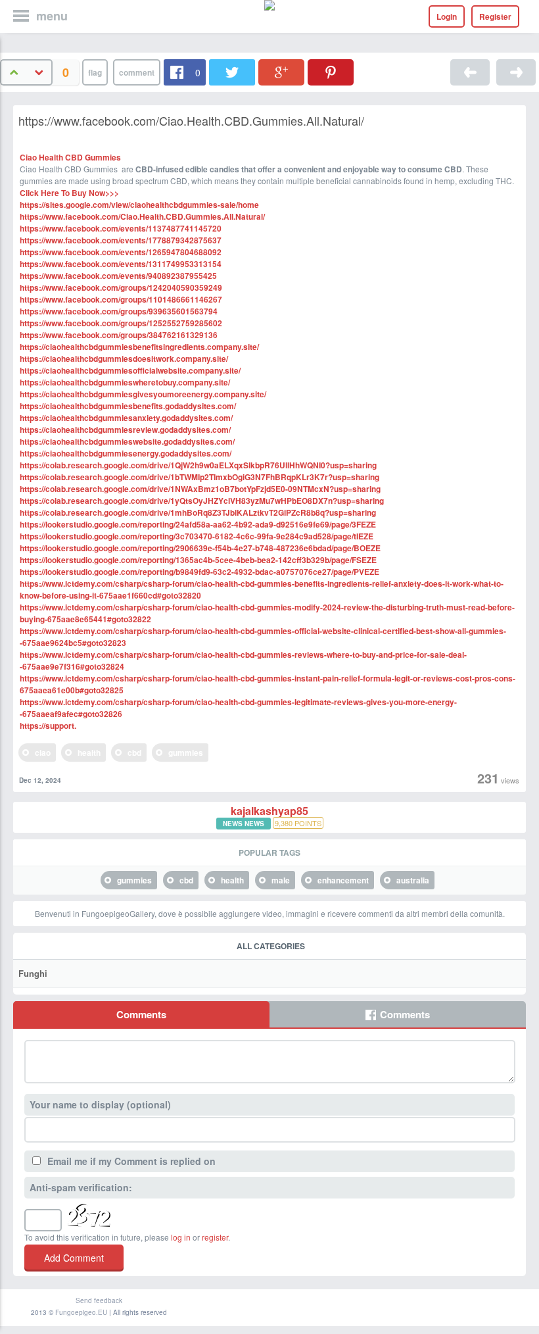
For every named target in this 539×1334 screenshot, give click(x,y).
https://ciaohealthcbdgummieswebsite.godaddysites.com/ (127, 441)
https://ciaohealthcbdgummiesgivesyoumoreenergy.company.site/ (143, 394)
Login (446, 16)
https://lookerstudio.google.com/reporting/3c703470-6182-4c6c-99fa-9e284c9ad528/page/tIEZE (196, 536)
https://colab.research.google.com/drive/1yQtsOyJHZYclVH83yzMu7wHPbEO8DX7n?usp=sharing (202, 500)
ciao (43, 752)
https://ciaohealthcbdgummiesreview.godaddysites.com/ (125, 429)
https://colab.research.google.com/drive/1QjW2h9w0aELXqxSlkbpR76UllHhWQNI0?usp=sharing (198, 465)
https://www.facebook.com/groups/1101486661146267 (121, 299)
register (215, 1237)
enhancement (343, 880)
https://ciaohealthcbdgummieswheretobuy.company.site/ (125, 382)
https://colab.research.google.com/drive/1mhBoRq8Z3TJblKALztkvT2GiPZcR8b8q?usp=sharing (198, 512)
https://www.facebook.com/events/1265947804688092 (121, 252)
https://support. (48, 725)
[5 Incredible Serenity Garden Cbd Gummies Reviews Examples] (470, 72)
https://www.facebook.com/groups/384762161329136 (119, 335)
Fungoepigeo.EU (81, 1312)
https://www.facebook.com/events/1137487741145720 (121, 228)
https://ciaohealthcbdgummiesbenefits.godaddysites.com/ (128, 406)
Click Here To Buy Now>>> (69, 193)
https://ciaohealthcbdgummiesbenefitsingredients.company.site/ (139, 347)
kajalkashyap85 (269, 811)
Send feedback (99, 1300)
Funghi (32, 973)
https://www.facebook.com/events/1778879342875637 (121, 240)
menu (52, 15)
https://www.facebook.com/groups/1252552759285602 (121, 323)
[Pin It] (331, 72)
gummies (185, 752)
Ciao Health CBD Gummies (70, 157)
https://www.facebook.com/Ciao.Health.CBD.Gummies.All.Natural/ (142, 216)
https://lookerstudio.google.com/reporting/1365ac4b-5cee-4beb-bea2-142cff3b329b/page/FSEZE (198, 560)
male (280, 880)
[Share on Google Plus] (281, 72)
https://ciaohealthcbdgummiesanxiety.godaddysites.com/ (126, 418)
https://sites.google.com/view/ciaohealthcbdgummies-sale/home (139, 204)
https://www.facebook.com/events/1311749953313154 (121, 264)
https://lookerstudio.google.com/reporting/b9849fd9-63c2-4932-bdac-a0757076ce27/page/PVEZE (199, 572)
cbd (134, 752)
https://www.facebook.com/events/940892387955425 (118, 276)
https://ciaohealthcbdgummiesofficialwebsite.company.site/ (130, 370)
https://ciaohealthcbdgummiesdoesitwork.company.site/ (124, 358)
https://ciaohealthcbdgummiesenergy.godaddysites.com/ (125, 453)
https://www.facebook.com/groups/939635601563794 (119, 311)
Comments (141, 1014)
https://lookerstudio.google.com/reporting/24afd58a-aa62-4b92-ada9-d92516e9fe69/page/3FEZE (198, 524)
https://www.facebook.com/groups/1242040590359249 (121, 287)
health (89, 752)
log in (181, 1237)
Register (495, 16)
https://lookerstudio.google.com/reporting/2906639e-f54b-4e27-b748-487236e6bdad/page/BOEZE (200, 548)
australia (412, 880)
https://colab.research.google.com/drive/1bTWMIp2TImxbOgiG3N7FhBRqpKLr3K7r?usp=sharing (199, 477)
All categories (271, 946)
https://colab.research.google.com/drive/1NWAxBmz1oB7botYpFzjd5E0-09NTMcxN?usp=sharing (200, 489)
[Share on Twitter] (232, 72)
